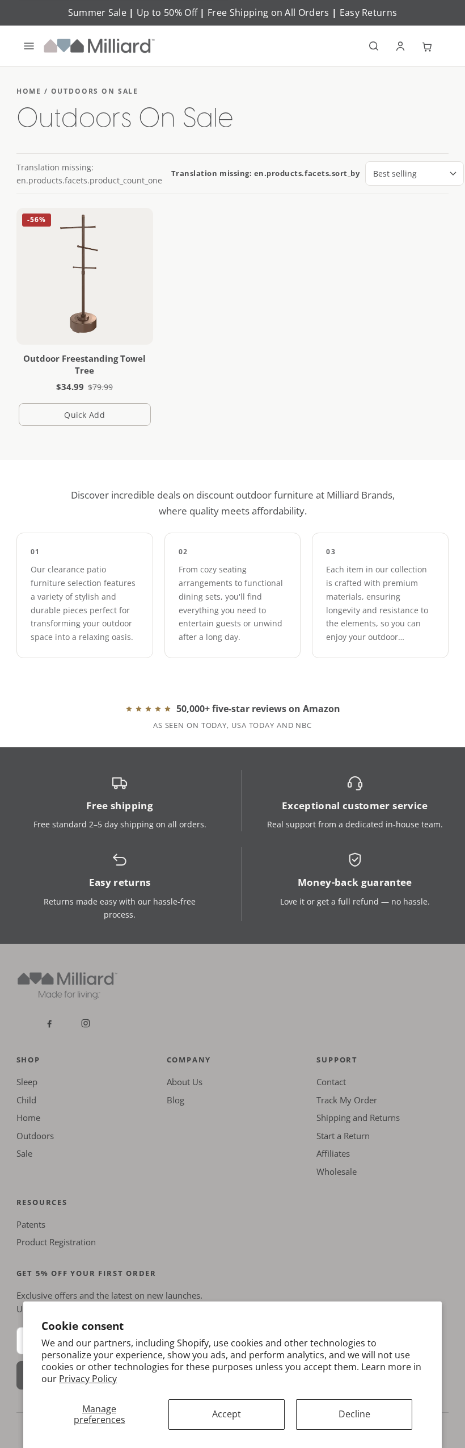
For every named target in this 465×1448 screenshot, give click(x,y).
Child (26, 1100)
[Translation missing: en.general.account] (400, 46)
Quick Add (107, 417)
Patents (30, 1224)
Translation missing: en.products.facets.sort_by (265, 173)
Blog (175, 1100)
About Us (184, 1081)
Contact (331, 1081)
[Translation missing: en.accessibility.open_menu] (28, 46)
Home (28, 1117)
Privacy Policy (88, 1378)
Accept (226, 1414)
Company (189, 1059)
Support (337, 1059)
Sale (24, 1153)
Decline (354, 1414)
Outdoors (35, 1135)
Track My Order (346, 1100)
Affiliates (333, 1153)
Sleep (26, 1081)
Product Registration (56, 1242)
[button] (373, 46)
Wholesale (336, 1171)
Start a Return (343, 1135)
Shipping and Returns (358, 1117)
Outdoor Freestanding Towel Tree (84, 364)
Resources (41, 1202)
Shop (28, 1059)
